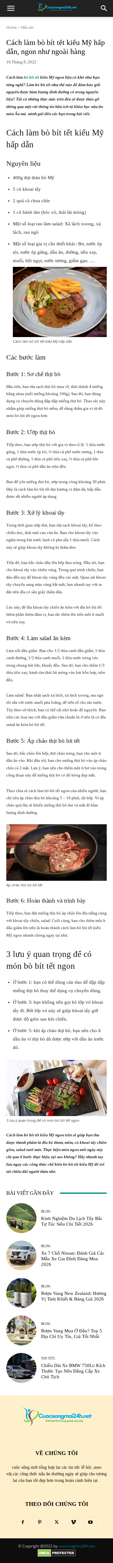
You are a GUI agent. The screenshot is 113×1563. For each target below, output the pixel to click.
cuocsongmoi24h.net (76, 1546)
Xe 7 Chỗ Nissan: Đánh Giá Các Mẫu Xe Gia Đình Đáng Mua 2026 (73, 1259)
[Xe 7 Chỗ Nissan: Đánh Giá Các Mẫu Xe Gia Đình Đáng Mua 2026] (21, 1256)
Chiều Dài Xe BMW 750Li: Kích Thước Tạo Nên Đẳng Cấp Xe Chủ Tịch (73, 1371)
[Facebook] (22, 1522)
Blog (46, 1211)
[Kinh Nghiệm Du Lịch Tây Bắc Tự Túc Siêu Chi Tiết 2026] (21, 1218)
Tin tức (48, 1358)
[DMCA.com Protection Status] (57, 1555)
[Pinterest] (39, 1522)
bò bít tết (31, 77)
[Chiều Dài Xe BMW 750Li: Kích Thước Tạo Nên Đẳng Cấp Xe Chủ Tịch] (21, 1368)
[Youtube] (90, 1522)
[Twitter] (56, 1522)
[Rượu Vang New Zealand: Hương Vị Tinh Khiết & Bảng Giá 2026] (21, 1293)
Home (11, 27)
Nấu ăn (27, 27)
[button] (11, 8)
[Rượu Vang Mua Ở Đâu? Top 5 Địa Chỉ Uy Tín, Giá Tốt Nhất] (21, 1330)
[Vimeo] (73, 1522)
